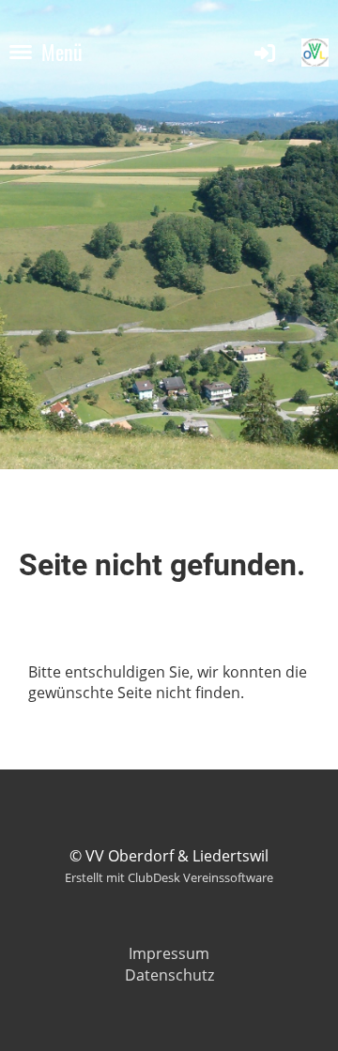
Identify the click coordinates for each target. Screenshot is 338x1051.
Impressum (169, 953)
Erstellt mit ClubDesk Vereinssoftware (169, 877)
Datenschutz (169, 975)
